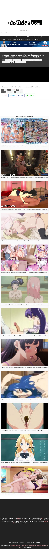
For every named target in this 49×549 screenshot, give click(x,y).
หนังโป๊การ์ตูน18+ (25, 59)
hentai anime (23, 62)
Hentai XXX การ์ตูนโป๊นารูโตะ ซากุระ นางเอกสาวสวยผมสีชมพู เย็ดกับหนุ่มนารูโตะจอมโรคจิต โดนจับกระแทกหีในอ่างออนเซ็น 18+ (22, 304)
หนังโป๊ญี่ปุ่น (34, 36)
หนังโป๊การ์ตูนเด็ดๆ (9, 59)
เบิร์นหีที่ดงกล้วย (10, 92)
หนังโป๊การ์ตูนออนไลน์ (17, 59)
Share (12, 95)
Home (2, 36)
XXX (42, 518)
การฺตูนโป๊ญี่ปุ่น (11, 62)
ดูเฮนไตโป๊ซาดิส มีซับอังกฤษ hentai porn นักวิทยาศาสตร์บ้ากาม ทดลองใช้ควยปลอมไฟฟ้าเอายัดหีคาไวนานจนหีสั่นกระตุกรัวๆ (22, 430)
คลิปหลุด (21, 36)
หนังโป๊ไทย (28, 36)
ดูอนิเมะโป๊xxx (39, 59)
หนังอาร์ (3, 39)
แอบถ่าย (22, 39)
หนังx (18, 518)
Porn (11, 36)
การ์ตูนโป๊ (16, 39)
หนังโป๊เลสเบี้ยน (36, 39)
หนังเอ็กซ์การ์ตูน (32, 59)
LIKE (5, 95)
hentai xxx (17, 62)
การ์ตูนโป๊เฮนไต (4, 62)
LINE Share (30, 95)
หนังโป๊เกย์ (28, 39)
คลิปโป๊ (15, 36)
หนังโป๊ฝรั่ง (42, 36)
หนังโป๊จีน (10, 39)
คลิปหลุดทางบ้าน (20, 519)
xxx (6, 36)
